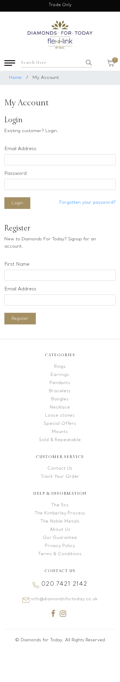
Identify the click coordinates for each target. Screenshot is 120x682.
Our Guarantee (60, 537)
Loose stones (60, 415)
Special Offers (60, 423)
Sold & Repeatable (60, 440)
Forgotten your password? (87, 202)
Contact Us (60, 468)
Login (17, 203)
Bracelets (60, 391)
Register (20, 318)
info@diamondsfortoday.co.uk (64, 599)
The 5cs (60, 505)
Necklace (60, 407)
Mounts (60, 431)
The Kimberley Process (60, 513)
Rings (60, 366)
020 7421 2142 (64, 584)
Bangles (60, 399)
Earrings (60, 374)
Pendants (60, 383)
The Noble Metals (60, 521)
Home (15, 77)
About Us (60, 529)
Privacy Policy (60, 546)
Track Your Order (60, 476)
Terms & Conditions (60, 554)
